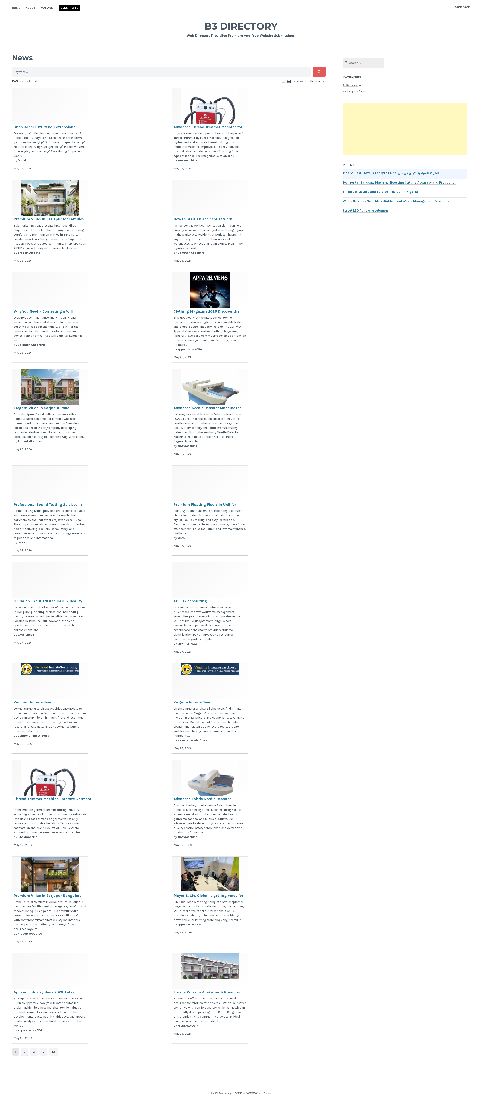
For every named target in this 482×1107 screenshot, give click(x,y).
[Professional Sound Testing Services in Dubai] (50, 511)
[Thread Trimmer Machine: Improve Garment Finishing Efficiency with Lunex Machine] (50, 805)
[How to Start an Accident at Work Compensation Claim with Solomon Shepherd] (210, 223)
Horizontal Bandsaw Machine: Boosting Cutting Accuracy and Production (399, 182)
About (30, 8)
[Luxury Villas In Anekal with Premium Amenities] (210, 998)
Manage (47, 8)
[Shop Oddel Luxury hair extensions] (50, 131)
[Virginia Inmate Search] (210, 708)
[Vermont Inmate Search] (50, 708)
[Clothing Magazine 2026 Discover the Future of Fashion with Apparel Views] (210, 317)
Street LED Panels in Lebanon (365, 210)
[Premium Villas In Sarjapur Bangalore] (50, 902)
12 (53, 1052)
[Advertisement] (405, 129)
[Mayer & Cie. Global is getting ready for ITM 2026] (210, 902)
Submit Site (69, 8)
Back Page (462, 7)
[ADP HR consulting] (210, 609)
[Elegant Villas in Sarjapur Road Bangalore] (50, 414)
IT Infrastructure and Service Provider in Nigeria (380, 192)
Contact (267, 1093)
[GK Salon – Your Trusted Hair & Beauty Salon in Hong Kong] (50, 609)
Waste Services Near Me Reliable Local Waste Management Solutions (396, 201)
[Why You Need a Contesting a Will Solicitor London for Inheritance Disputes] (50, 317)
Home (16, 8)
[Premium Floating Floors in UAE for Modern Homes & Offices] (210, 511)
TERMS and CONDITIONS (247, 1093)
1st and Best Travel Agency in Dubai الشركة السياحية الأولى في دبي (391, 173)
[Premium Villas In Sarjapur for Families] (50, 223)
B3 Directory (241, 26)
